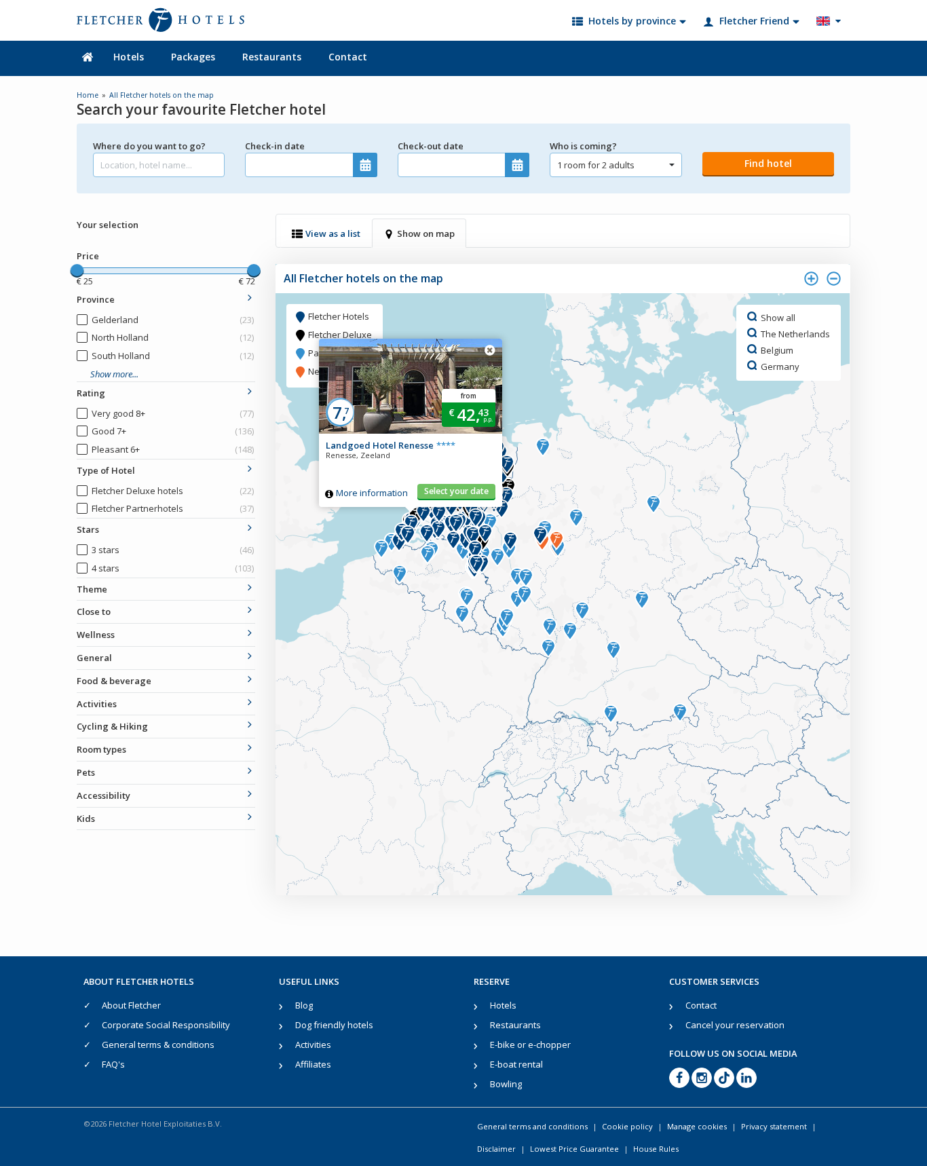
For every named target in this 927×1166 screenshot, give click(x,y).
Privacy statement (774, 1126)
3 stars (173, 550)
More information (372, 493)
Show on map (426, 233)
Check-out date (430, 146)
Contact (347, 56)
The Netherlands (795, 333)
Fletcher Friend (754, 20)
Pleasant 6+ (173, 449)
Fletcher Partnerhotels (173, 508)
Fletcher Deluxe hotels (173, 491)
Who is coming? (583, 146)
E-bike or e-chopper (530, 1044)
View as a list (332, 233)
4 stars (173, 568)
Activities (313, 1044)
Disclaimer (496, 1149)
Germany (780, 365)
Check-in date (275, 146)
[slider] (76, 271)
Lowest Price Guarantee (574, 1149)
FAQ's (113, 1064)
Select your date (456, 491)
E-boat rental (516, 1064)
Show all (778, 317)
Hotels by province (632, 20)
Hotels (128, 56)
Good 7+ (173, 431)
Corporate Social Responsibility (166, 1025)
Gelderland (173, 320)
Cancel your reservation (734, 1025)
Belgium (777, 349)
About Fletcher (131, 1005)
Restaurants (271, 56)
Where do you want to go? (149, 146)
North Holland (173, 337)
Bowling (506, 1084)
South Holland (173, 356)
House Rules (656, 1149)
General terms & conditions (158, 1044)
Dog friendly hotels (334, 1025)
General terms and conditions (532, 1126)
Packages (193, 56)
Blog (304, 1005)
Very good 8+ (173, 413)
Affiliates (313, 1064)
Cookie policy (627, 1126)
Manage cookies (697, 1126)
